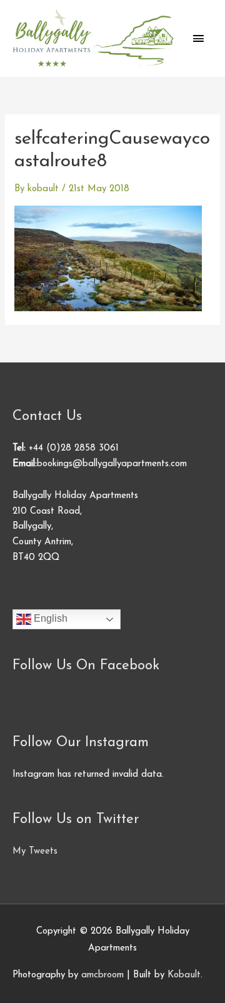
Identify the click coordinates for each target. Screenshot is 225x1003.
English (49, 619)
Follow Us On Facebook (85, 666)
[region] (112, 896)
